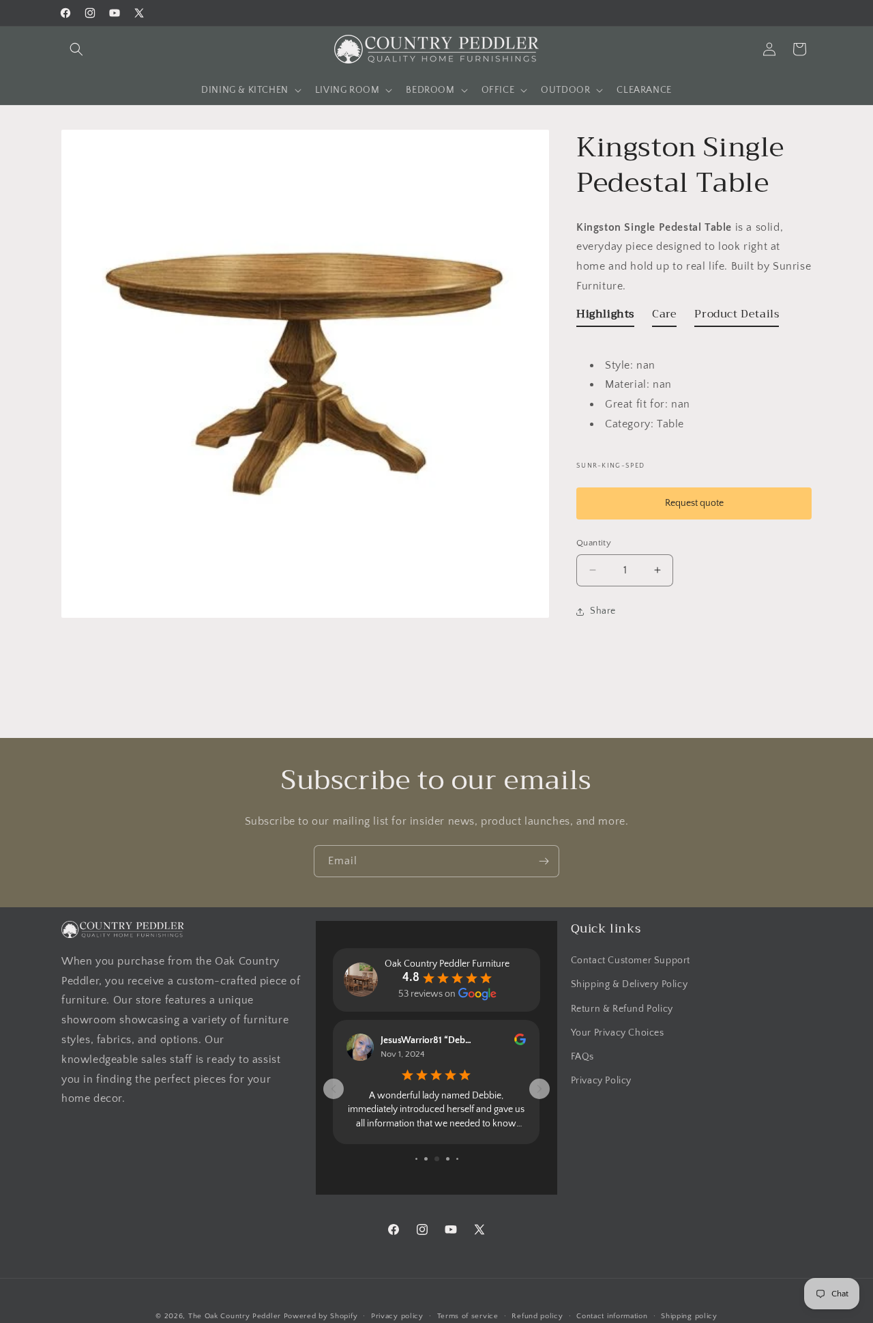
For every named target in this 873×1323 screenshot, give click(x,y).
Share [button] (603, 611)
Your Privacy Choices (617, 1032)
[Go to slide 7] (457, 1159)
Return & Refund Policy (622, 1009)
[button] (76, 49)
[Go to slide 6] (447, 1159)
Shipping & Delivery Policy (629, 984)
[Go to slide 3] (416, 1159)
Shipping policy (689, 1316)
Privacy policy (397, 1316)
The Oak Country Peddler (234, 1316)
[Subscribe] (544, 861)
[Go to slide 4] (426, 1159)
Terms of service (468, 1316)
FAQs (582, 1056)
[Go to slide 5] (436, 1158)
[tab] (605, 317)
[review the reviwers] (520, 1042)
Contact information (611, 1316)
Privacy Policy (601, 1080)
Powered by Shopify (321, 1316)
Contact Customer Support (630, 960)
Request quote (694, 503)
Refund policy (537, 1316)
